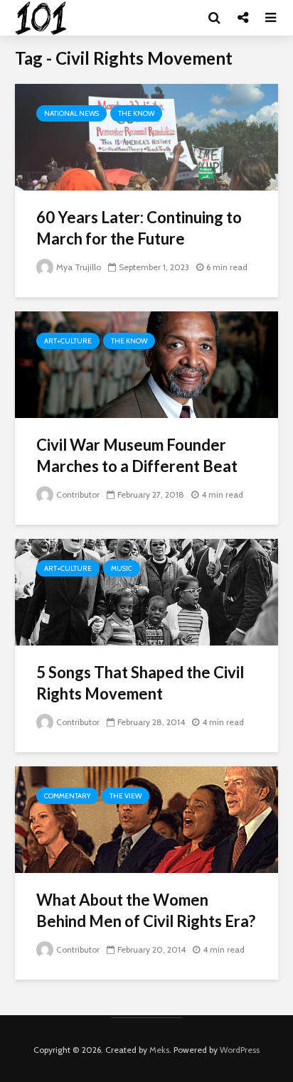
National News (71, 113)
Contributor (78, 494)
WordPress (240, 1049)
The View (126, 795)
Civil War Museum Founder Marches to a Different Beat (137, 455)
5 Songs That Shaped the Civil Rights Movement (140, 683)
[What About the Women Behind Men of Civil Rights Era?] (146, 818)
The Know (136, 113)
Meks (159, 1049)
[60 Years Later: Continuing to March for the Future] (146, 136)
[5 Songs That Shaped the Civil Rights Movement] (146, 591)
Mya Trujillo (78, 267)
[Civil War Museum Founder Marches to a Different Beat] (146, 363)
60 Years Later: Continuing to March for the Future (139, 228)
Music (121, 568)
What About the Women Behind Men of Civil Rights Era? (145, 910)
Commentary (67, 795)
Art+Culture (68, 341)
